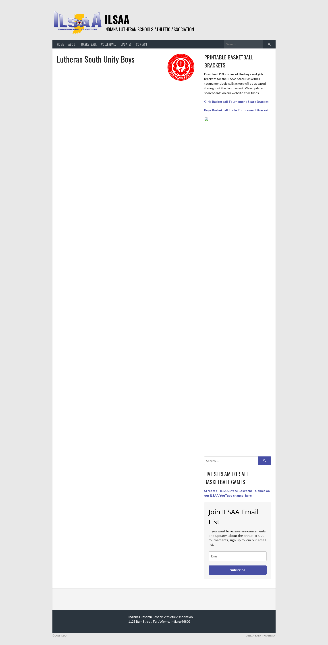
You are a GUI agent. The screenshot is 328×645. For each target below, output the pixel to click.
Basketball (89, 44)
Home (60, 44)
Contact (141, 44)
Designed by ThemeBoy (261, 635)
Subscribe (237, 570)
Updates (125, 44)
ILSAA (116, 19)
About (72, 44)
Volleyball (108, 44)
